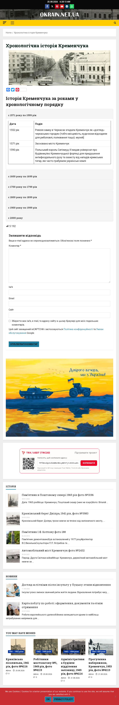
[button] (4, 22)
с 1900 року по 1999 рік (22, 207)
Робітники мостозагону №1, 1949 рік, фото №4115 (45, 664)
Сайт (11, 309)
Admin (8, 671)
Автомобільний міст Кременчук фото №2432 (53, 550)
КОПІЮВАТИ (89, 463)
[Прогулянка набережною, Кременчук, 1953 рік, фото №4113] (101, 647)
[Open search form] (115, 23)
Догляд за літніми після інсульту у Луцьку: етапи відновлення (66, 584)
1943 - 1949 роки (43, 652)
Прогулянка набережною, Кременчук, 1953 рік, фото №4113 (100, 664)
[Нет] (115, 696)
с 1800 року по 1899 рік (22, 197)
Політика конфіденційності (78, 329)
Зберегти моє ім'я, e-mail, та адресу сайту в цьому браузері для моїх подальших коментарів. (55, 323)
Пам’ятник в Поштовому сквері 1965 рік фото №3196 (58, 495)
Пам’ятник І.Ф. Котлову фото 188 (44, 532)
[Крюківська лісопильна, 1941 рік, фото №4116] (18, 647)
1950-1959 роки (98, 652)
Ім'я (11, 287)
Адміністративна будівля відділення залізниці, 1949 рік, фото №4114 (72, 666)
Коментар (15, 245)
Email (11, 298)
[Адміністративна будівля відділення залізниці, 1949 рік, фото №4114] (73, 647)
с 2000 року (15, 217)
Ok (48, 699)
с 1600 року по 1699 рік (22, 176)
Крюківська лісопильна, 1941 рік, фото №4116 (17, 662)
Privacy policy (63, 699)
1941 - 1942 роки (16, 652)
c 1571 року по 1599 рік (22, 115)
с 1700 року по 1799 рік (22, 186)
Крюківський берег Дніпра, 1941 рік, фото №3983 (55, 513)
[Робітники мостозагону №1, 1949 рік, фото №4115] (45, 647)
